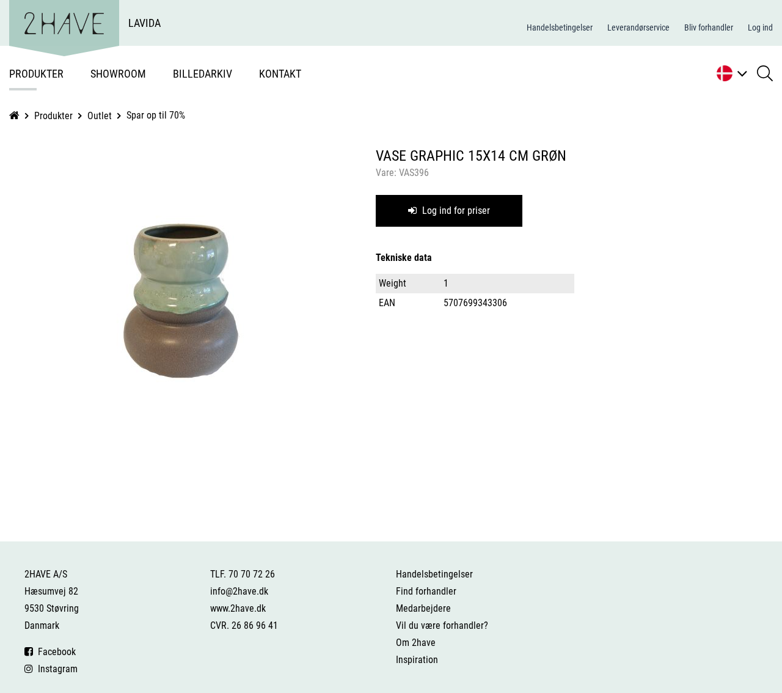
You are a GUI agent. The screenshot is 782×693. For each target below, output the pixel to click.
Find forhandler (426, 591)
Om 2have (416, 642)
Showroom (118, 73)
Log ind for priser (455, 210)
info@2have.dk (239, 591)
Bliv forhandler (708, 27)
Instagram (55, 669)
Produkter (36, 73)
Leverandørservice (638, 27)
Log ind (760, 27)
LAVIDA (144, 22)
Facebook (54, 652)
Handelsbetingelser (560, 27)
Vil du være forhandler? (442, 625)
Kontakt (280, 73)
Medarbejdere (423, 608)
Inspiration (417, 660)
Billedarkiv (202, 73)
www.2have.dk (238, 608)
